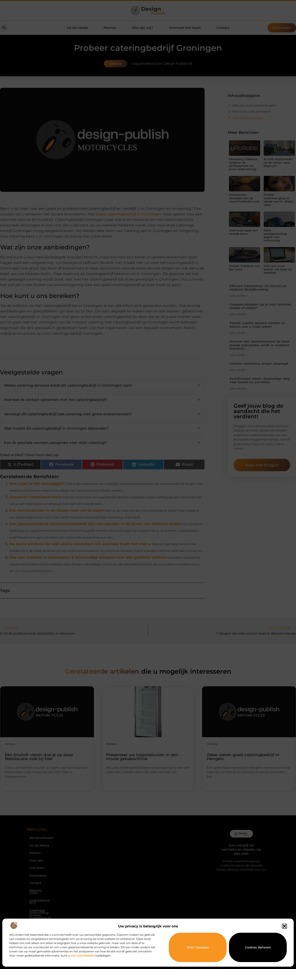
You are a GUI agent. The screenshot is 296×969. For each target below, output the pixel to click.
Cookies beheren (258, 947)
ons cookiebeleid (82, 955)
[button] (284, 926)
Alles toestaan (198, 947)
